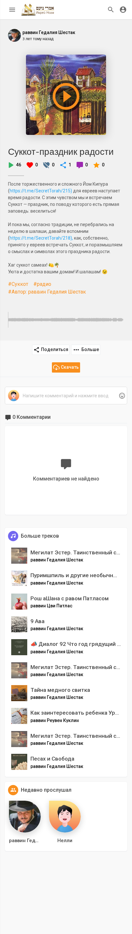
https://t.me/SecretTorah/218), (41, 238)
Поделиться (54, 349)
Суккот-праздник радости (61, 151)
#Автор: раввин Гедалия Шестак (47, 292)
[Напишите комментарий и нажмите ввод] (66, 396)
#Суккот (18, 284)
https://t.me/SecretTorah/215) (41, 190)
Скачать (70, 367)
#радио (42, 284)
